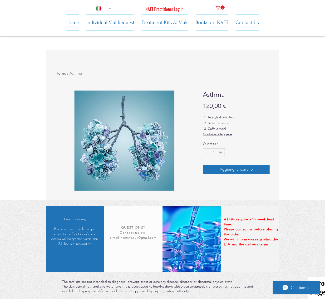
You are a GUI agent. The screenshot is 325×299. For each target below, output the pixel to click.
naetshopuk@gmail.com (138, 237)
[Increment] (221, 152)
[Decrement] (207, 152)
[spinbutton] (214, 152)
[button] (221, 7)
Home (60, 73)
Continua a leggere (217, 134)
